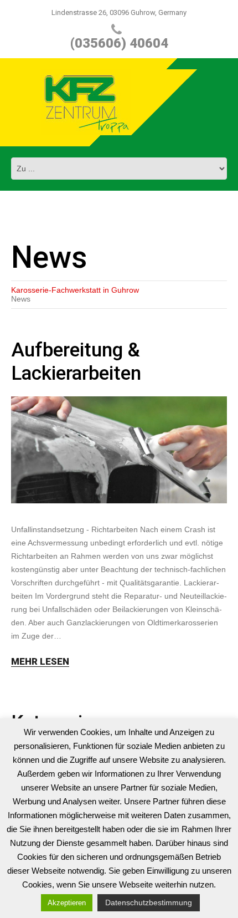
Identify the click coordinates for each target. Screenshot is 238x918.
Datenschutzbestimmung (148, 902)
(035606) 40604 (119, 43)
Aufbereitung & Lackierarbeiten (76, 362)
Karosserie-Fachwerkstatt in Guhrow (75, 289)
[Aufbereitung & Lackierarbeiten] (119, 449)
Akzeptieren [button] (67, 903)
